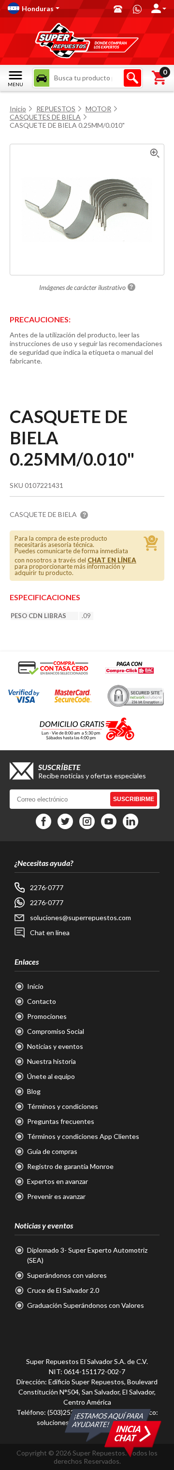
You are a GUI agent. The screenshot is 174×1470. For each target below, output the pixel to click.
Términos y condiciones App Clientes (83, 1136)
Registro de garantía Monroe (70, 1166)
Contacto (41, 1001)
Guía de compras (52, 1151)
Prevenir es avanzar (56, 1196)
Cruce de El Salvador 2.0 (63, 1290)
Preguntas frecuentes (60, 1121)
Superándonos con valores (67, 1275)
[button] (56, 8)
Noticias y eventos (55, 1046)
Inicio (18, 109)
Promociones (47, 1016)
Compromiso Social (55, 1031)
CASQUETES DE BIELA (45, 117)
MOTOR (98, 109)
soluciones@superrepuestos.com (80, 917)
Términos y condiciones (62, 1106)
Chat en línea (50, 932)
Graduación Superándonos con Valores (85, 1305)
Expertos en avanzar (57, 1181)
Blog (34, 1091)
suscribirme (133, 799)
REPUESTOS (55, 109)
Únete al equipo (51, 1076)
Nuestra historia (51, 1061)
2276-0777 (46, 887)
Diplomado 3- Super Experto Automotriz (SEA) (87, 1255)
